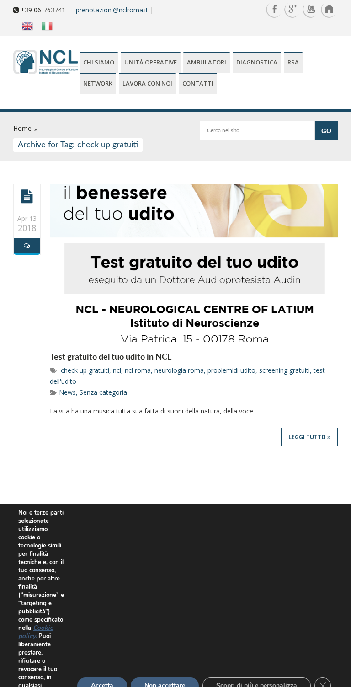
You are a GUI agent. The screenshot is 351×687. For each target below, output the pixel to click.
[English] (25, 25)
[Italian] (45, 25)
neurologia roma (179, 370)
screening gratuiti (284, 370)
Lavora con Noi (147, 83)
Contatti (197, 83)
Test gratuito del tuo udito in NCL (110, 357)
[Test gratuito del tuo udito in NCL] (27, 196)
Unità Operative (150, 62)
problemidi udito (231, 370)
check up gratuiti (85, 370)
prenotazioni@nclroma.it (112, 9)
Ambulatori (206, 62)
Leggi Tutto (307, 437)
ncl (117, 370)
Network (97, 83)
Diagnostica (256, 62)
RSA (293, 62)
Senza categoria (103, 392)
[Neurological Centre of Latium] (45, 63)
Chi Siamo (98, 62)
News (67, 392)
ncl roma (138, 370)
